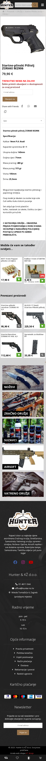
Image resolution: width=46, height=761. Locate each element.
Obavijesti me (10, 99)
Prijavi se (23, 732)
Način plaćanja (24, 661)
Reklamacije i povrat (24, 669)
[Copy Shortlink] (5, 111)
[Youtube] (31, 562)
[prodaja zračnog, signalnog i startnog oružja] (6, 4)
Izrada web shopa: (18, 753)
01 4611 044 (25, 584)
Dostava (24, 665)
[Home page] (3, 11)
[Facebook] (15, 562)
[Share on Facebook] (22, 106)
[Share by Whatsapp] (28, 106)
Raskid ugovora (24, 673)
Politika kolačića (25, 653)
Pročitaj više (19, 326)
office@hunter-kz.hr (24, 588)
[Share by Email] (35, 106)
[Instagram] (23, 562)
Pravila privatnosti (24, 648)
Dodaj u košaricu (18, 279)
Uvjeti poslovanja (24, 657)
